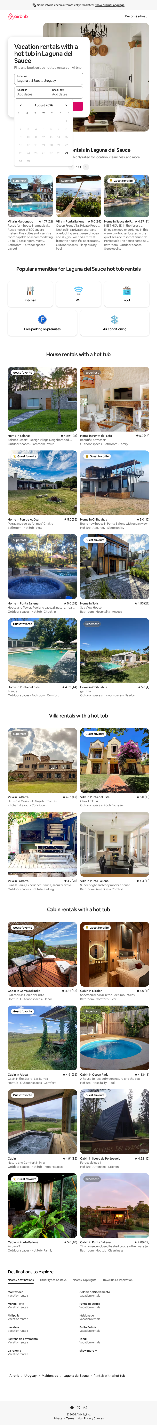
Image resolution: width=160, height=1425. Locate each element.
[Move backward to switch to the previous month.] (21, 105)
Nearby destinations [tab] (21, 1280)
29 (66, 153)
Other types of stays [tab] (53, 1280)
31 (28, 161)
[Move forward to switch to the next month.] (66, 105)
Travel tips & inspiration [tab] (117, 1280)
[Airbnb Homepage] (18, 16)
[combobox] (48, 80)
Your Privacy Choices (91, 1418)
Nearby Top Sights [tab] (84, 1280)
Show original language (109, 5)
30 (20, 161)
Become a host (136, 16)
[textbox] (31, 94)
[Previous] (71, 167)
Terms (70, 1418)
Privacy (57, 1418)
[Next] (86, 167)
